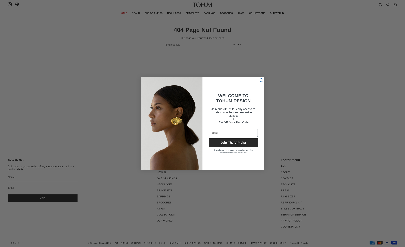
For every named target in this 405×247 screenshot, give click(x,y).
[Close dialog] (261, 80)
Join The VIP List (233, 142)
